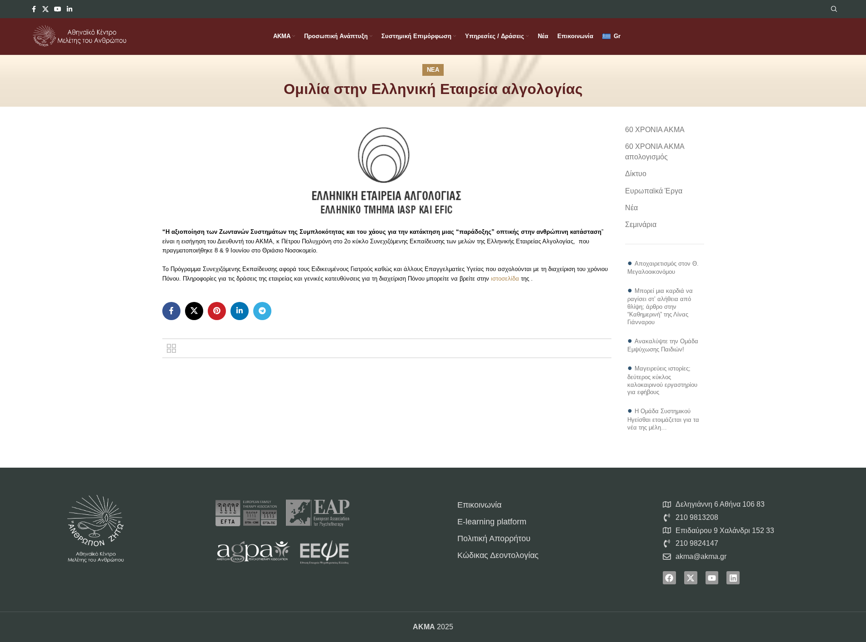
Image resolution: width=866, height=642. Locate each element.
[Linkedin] (733, 577)
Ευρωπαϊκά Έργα (653, 191)
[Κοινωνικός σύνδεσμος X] (45, 9)
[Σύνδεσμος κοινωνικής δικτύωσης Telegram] (262, 311)
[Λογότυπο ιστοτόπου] (80, 36)
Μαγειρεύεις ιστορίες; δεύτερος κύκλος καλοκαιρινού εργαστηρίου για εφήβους (662, 380)
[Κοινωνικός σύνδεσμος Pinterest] (217, 311)
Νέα (433, 69)
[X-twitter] (690, 577)
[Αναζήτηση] (834, 9)
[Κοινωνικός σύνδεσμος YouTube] (57, 9)
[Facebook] (669, 577)
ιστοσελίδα (505, 278)
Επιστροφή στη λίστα (171, 348)
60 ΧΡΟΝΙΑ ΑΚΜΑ (655, 129)
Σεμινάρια (640, 224)
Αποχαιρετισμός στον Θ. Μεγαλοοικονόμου (663, 267)
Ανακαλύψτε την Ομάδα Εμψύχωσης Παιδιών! (662, 345)
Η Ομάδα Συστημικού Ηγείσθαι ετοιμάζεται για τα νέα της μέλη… (663, 419)
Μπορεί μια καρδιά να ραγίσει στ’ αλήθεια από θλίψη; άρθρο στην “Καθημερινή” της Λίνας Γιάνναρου (660, 306)
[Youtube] (712, 577)
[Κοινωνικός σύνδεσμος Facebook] (34, 9)
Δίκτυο (635, 174)
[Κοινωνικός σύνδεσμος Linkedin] (69, 9)
